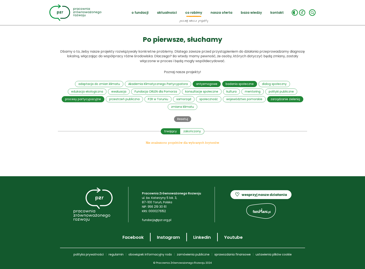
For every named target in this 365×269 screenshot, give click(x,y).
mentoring (252, 91)
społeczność (208, 99)
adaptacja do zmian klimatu (99, 84)
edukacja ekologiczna (87, 91)
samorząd (183, 99)
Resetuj (182, 119)
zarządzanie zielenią (285, 99)
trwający (170, 131)
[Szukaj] (312, 12)
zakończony (192, 131)
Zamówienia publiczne (193, 254)
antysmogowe (206, 84)
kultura (231, 91)
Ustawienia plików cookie (274, 254)
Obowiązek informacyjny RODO (150, 254)
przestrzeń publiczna (124, 99)
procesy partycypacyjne (83, 99)
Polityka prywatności (89, 254)
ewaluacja (118, 91)
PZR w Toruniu (158, 99)
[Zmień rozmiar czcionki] (302, 12)
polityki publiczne (281, 91)
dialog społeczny (274, 84)
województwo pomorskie (244, 99)
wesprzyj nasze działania (261, 194)
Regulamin (116, 254)
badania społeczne (240, 84)
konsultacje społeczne (201, 91)
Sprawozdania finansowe (232, 254)
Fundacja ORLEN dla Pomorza (156, 91)
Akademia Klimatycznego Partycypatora (158, 84)
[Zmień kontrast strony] (294, 12)
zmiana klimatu (182, 107)
